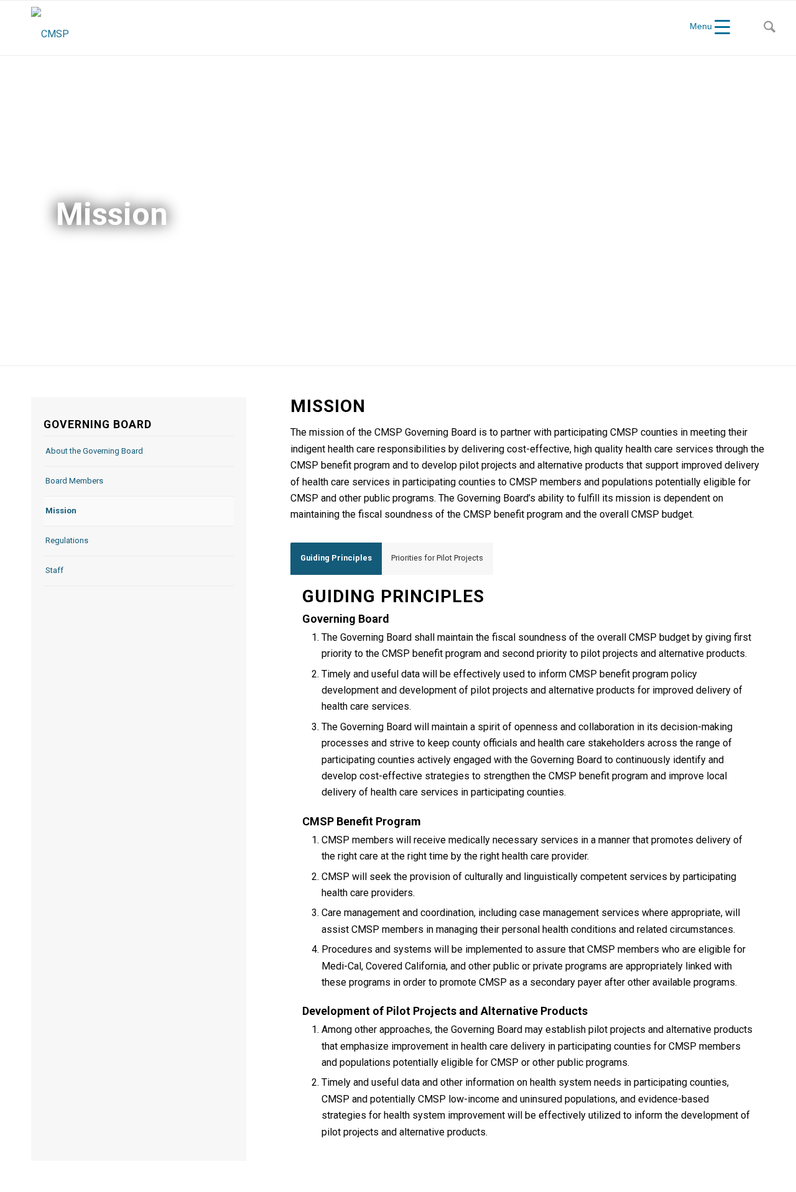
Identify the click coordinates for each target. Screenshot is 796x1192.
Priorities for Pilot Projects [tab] (437, 557)
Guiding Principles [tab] (336, 557)
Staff (54, 570)
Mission (60, 510)
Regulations (66, 540)
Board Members (74, 480)
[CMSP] (50, 28)
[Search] (770, 28)
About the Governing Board (94, 451)
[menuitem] (770, 28)
